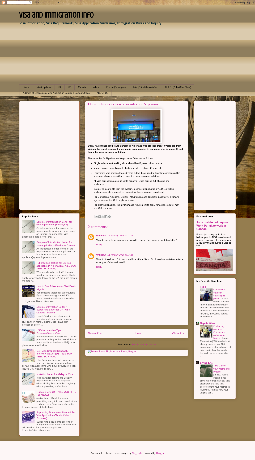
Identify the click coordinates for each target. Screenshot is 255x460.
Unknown (101, 235)
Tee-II (203, 286)
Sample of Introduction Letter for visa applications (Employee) (54, 223)
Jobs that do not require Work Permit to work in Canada (212, 225)
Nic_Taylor (137, 453)
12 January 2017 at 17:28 (120, 254)
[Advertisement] (123, 55)
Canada (82, 87)
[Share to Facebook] (106, 216)
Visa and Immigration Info (56, 14)
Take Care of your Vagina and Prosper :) (221, 368)
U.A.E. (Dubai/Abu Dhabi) (178, 87)
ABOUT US (102, 93)
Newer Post (95, 333)
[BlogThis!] (99, 216)
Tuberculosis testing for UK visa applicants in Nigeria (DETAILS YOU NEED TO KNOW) (56, 265)
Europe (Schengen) (116, 87)
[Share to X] (103, 216)
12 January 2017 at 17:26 (120, 235)
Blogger (160, 453)
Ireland (96, 87)
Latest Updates (43, 87)
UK (59, 87)
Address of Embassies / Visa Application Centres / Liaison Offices (56, 93)
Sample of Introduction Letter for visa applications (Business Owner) (55, 244)
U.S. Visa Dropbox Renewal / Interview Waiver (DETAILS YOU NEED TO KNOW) (54, 353)
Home (26, 87)
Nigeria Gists (207, 323)
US (69, 87)
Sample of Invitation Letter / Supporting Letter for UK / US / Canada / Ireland (53, 309)
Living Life (206, 362)
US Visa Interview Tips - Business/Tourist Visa (49, 332)
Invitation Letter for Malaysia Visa (54, 374)
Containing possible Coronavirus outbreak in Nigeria (219, 332)
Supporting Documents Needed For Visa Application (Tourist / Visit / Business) (55, 415)
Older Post (178, 333)
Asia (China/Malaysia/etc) (145, 87)
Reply (99, 244)
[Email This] (96, 216)
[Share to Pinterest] (109, 216)
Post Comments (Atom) (144, 344)
